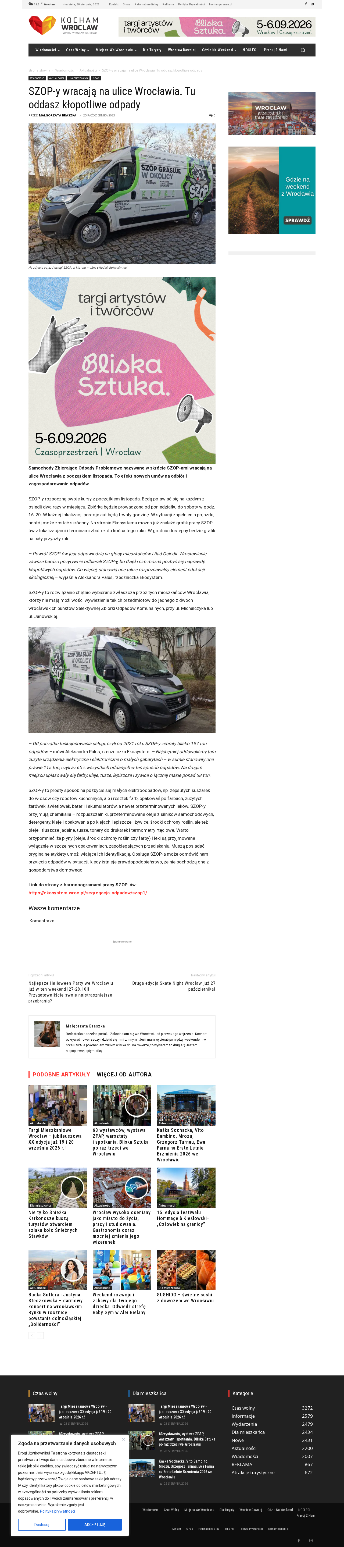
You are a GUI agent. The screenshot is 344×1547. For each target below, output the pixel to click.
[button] (302, 50)
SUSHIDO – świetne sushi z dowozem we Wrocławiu (185, 1297)
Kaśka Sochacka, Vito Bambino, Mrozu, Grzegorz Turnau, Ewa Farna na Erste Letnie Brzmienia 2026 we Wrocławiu (181, 1144)
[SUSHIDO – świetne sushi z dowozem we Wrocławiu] (186, 1270)
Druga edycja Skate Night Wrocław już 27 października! (174, 986)
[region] (70, 1485)
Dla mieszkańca (78, 78)
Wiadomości (64, 70)
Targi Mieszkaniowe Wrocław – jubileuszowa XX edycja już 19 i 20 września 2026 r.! (55, 1139)
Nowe (95, 78)
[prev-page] (31, 1335)
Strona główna (39, 70)
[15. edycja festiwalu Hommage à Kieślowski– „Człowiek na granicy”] (186, 1188)
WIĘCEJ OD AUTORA (124, 1074)
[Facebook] (306, 4)
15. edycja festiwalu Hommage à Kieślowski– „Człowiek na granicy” (183, 1218)
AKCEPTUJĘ (94, 1525)
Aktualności (88, 70)
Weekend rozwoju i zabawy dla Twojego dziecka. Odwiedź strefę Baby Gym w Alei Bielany (119, 1303)
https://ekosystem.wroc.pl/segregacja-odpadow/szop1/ (87, 892)
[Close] (123, 1439)
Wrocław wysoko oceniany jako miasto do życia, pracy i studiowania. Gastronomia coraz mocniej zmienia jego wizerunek (122, 1227)
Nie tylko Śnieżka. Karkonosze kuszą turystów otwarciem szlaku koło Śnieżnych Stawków (53, 1224)
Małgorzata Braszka (57, 115)
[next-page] (40, 1335)
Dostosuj (41, 1525)
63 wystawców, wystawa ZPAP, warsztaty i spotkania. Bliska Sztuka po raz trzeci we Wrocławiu (121, 1142)
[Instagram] (312, 4)
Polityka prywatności (57, 1511)
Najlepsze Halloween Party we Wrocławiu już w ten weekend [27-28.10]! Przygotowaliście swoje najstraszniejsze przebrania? (70, 992)
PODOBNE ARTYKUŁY (61, 1074)
